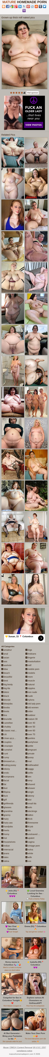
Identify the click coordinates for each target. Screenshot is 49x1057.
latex (5, 857)
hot (5, 838)
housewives (9, 842)
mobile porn (33, 669)
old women (33, 707)
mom (30, 677)
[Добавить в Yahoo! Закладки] (24, 10)
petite (30, 746)
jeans (6, 853)
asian (6, 657)
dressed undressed (12, 761)
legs (29, 650)
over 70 (31, 734)
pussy (30, 757)
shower (31, 788)
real (29, 761)
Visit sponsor (32, 93)
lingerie (31, 657)
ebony (6, 769)
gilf (5, 800)
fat (4, 784)
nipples (31, 688)
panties (31, 738)
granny (6, 815)
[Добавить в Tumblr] (40, 6)
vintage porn (33, 846)
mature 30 (32, 719)
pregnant (31, 750)
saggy (30, 769)
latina (6, 861)
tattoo (30, 815)
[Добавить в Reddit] (32, 6)
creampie (8, 746)
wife (29, 857)
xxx (29, 861)
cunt (5, 753)
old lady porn (33, 704)
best (5, 680)
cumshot (7, 750)
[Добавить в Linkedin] (20, 6)
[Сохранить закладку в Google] (11, 6)
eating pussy (9, 765)
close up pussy (10, 738)
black (6, 696)
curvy (6, 757)
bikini (6, 692)
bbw (5, 669)
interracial (8, 849)
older (30, 711)
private (30, 753)
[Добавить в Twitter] (44, 6)
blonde (6, 700)
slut (29, 800)
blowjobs (8, 704)
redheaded (32, 765)
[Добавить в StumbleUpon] (36, 6)
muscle (31, 680)
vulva (30, 849)
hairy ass (8, 823)
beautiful (7, 677)
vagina (30, 842)
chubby (7, 727)
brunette (7, 719)
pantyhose (32, 742)
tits (29, 830)
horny (6, 834)
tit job (30, 826)
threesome (32, 823)
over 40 (31, 723)
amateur (7, 650)
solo (29, 807)
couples (7, 742)
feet (5, 788)
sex (29, 776)
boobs (6, 707)
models (31, 673)
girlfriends (8, 803)
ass (5, 661)
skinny (30, 796)
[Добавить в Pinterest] (28, 6)
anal (5, 654)
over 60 (31, 730)
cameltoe (8, 723)
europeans (8, 776)
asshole (7, 665)
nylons (30, 700)
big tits (6, 688)
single (30, 792)
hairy (6, 819)
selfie (30, 773)
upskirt (30, 838)
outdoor (31, 715)
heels (6, 830)
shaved (31, 784)
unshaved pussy (35, 834)
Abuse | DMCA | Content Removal (17, 1047)
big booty (8, 684)
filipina (6, 792)
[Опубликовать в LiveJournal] (24, 6)
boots (6, 711)
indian (6, 846)
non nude (32, 692)
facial (6, 780)
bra (5, 715)
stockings (32, 811)
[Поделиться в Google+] (16, 6)
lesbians (31, 654)
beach (6, 673)
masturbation (33, 661)
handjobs (8, 826)
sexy (29, 780)
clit (5, 734)
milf (29, 665)
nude (30, 696)
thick (29, 819)
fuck (5, 796)
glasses (7, 807)
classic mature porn (13, 730)
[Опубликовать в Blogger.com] (3, 6)
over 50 (31, 727)
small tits (31, 803)
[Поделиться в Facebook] (7, 6)
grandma (7, 811)
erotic (6, 773)
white (30, 853)
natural (31, 684)
